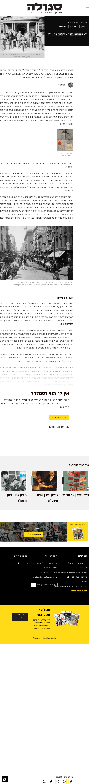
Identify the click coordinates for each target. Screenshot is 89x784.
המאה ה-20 (73, 26)
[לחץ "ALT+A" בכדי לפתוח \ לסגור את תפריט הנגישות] (5, 779)
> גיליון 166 (77, 22)
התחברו (52, 427)
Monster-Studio (49, 638)
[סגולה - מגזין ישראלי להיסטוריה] (44, 8)
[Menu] (87, 8)
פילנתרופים (62, 26)
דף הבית (84, 22)
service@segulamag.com (68, 572)
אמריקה (83, 26)
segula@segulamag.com (66, 586)
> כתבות (70, 22)
